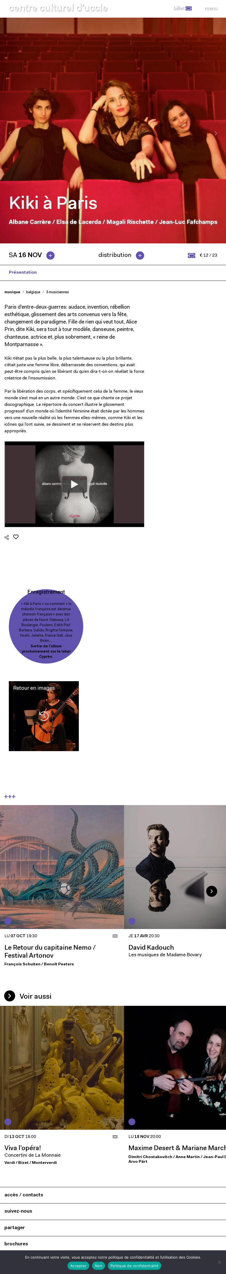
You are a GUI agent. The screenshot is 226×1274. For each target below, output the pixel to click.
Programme (57, 272)
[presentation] (10, 133)
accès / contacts (23, 1195)
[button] (182, 8)
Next (211, 891)
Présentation (23, 272)
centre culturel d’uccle (58, 8)
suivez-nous (18, 1211)
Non (98, 1266)
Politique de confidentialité (134, 1266)
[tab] (34, 255)
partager (14, 1228)
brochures (16, 1244)
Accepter (78, 1266)
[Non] (219, 1262)
